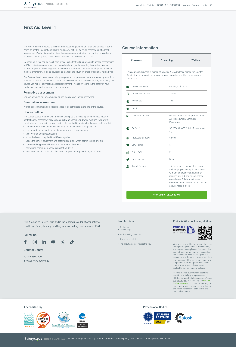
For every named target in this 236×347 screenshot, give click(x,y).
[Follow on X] (62, 242)
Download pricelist (128, 239)
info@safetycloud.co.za (36, 260)
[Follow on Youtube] (53, 242)
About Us (140, 5)
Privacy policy (122, 338)
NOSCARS (175, 5)
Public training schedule (130, 234)
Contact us (124, 227)
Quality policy (151, 338)
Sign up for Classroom (166, 195)
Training (151, 5)
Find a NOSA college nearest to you (135, 244)
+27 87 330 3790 (33, 256)
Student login (125, 229)
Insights (186, 5)
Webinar (196, 60)
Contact (195, 5)
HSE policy (165, 338)
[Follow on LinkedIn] (44, 242)
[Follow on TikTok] (72, 242)
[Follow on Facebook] (25, 242)
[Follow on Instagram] (35, 242)
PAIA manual (137, 338)
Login (204, 5)
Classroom (137, 60)
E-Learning (166, 60)
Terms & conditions (104, 338)
